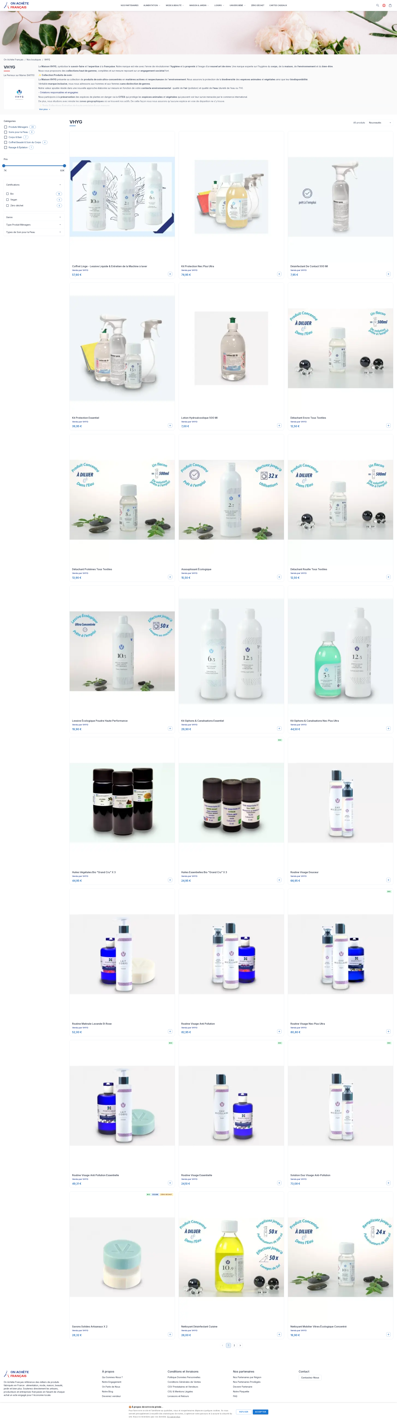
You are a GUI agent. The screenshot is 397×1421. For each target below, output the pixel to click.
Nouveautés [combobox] (375, 122)
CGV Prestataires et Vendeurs (183, 1386)
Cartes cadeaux (278, 5)
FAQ (235, 1396)
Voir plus (43, 109)
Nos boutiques (34, 59)
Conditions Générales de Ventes (184, 1382)
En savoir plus (173, 1417)
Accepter (260, 1412)
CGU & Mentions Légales (180, 1391)
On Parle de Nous (111, 1386)
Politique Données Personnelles (184, 1377)
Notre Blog (107, 1391)
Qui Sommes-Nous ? (112, 1377)
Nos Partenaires (129, 5)
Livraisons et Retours (178, 1396)
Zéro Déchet (257, 5)
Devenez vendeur (111, 1396)
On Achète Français (13, 59)
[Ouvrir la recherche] (378, 5)
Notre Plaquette (241, 1391)
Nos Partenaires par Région (247, 1377)
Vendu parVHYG (80, 270)
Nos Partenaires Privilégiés (247, 1382)
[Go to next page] (240, 1345)
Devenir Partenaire (242, 1386)
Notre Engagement (111, 1382)
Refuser (243, 1412)
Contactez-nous (310, 1377)
